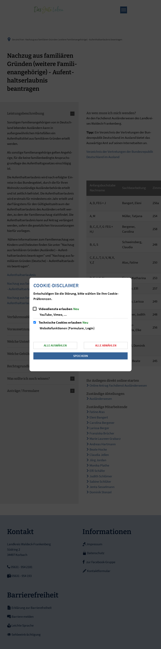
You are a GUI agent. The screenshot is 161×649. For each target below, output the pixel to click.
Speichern (80, 356)
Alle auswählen (55, 345)
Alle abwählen (105, 345)
